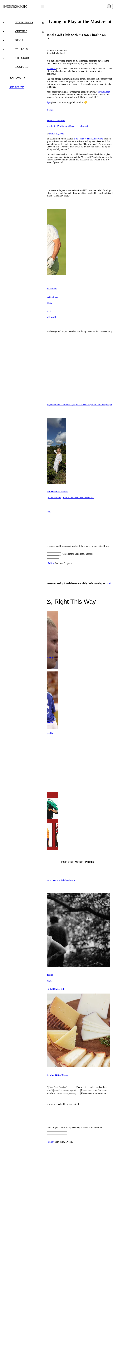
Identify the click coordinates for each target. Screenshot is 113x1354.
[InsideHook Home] (15, 6)
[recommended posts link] (55, 966)
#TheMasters (59, 120)
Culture (29, 31)
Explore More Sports (77, 862)
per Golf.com (104, 92)
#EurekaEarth (49, 126)
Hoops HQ (22, 66)
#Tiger (48, 102)
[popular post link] (56, 404)
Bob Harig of (88, 138)
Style (29, 40)
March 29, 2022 (56, 133)
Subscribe (16, 87)
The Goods (29, 57)
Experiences (29, 22)
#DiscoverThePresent (78, 126)
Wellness (29, 49)
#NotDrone (62, 126)
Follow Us (17, 78)
